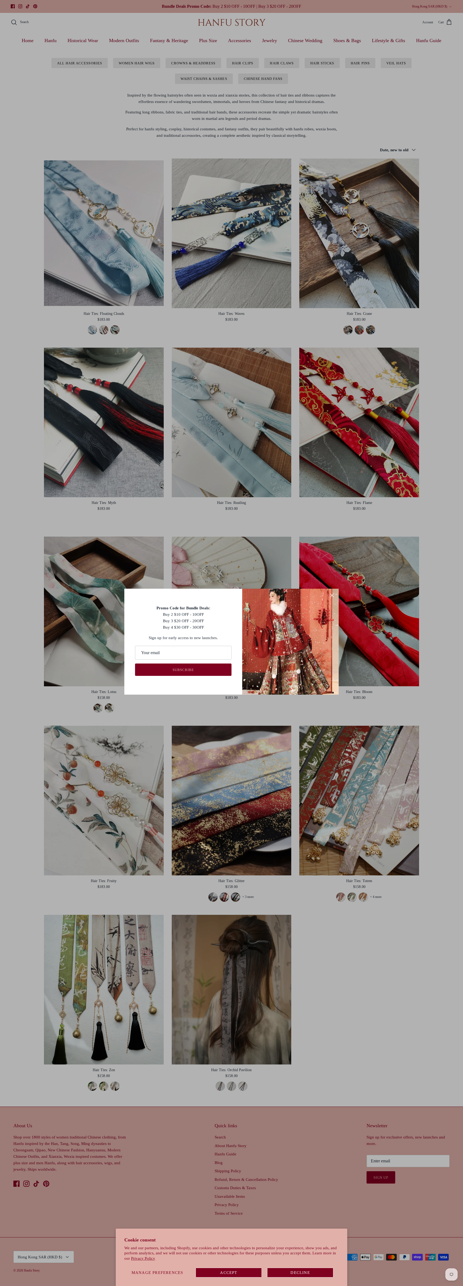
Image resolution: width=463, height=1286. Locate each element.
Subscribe (183, 670)
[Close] (332, 595)
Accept (228, 1272)
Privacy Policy (143, 1258)
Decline (300, 1272)
